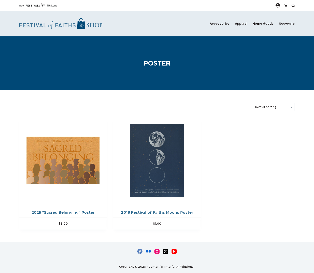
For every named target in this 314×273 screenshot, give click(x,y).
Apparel (241, 23)
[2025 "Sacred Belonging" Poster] (63, 160)
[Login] (278, 5)
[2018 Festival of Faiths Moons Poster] (157, 160)
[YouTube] (174, 251)
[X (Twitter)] (165, 251)
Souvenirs (287, 23)
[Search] (293, 5)
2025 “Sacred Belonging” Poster (63, 212)
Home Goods (263, 23)
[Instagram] (157, 251)
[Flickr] (148, 251)
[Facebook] (139, 251)
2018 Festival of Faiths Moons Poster (157, 212)
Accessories (220, 23)
